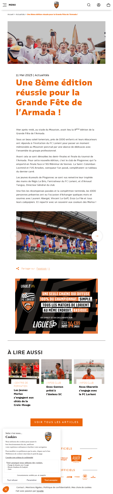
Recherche (89, 5)
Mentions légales (34, 487)
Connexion (95, 5)
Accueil (11, 14)
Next (97, 236)
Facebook (42, 269)
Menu (12, 5)
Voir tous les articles (56, 422)
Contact (20, 487)
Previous (16, 236)
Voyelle (40, 491)
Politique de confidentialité (56, 487)
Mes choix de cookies (82, 487)
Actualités (20, 14)
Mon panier (105, 5)
